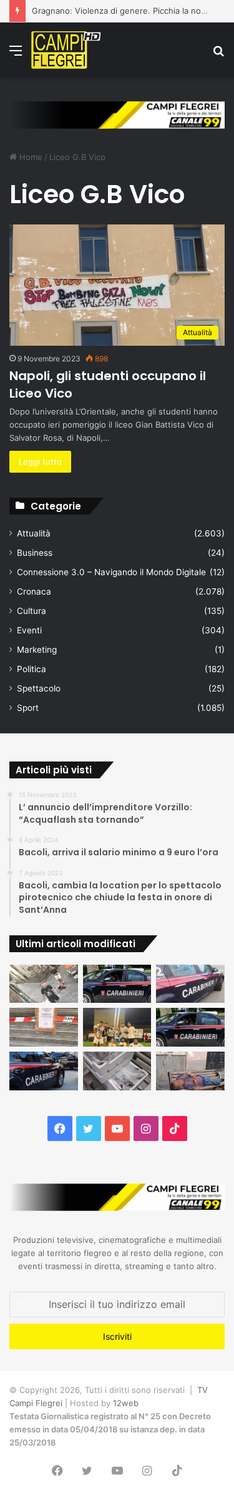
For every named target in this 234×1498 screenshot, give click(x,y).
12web (126, 1403)
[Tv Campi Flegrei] (65, 50)
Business (34, 553)
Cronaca (34, 591)
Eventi (29, 630)
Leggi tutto (40, 461)
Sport (28, 708)
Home (29, 157)
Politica (31, 669)
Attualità (34, 533)
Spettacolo (39, 688)
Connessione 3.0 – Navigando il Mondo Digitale (111, 572)
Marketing (37, 650)
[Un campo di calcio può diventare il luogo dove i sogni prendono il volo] (117, 1027)
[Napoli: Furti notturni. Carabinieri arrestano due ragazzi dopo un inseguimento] (117, 984)
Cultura (31, 611)
